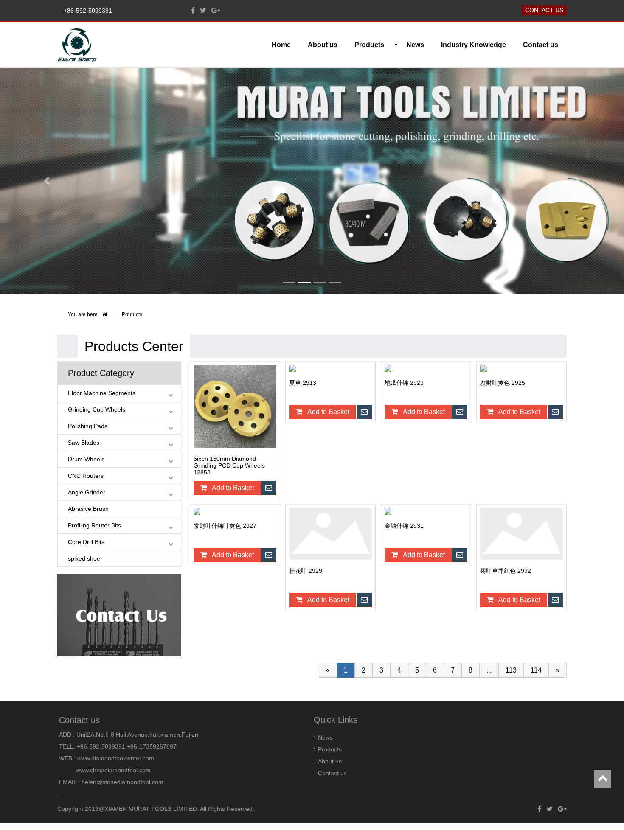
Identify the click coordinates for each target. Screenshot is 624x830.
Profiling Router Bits (94, 525)
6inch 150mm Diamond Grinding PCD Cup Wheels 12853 (229, 465)
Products (132, 314)
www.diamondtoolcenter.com (115, 758)
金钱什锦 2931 (404, 525)
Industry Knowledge (473, 44)
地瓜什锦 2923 (404, 382)
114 (536, 670)
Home (281, 44)
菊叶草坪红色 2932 (505, 570)
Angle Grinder (86, 492)
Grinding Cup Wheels (96, 409)
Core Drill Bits (86, 541)
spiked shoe (84, 558)
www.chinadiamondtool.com (113, 770)
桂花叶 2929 (305, 570)
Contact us (544, 10)
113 (511, 670)
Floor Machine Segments (101, 393)
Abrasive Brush (88, 508)
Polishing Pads (87, 426)
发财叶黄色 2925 (502, 382)
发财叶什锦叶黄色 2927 (225, 525)
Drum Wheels (86, 459)
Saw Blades (83, 442)
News (415, 44)
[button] (47, 181)
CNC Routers (86, 475)
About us (322, 44)
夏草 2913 (302, 382)
